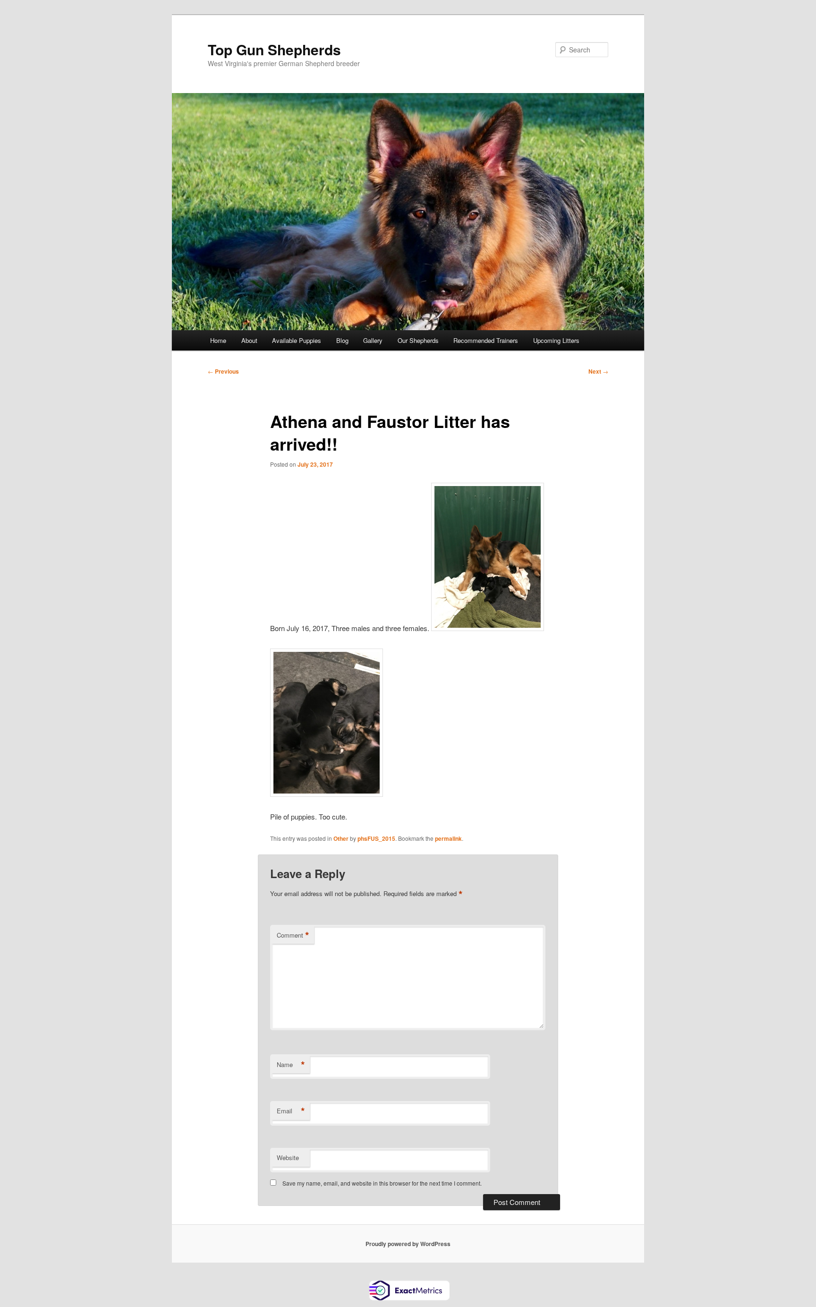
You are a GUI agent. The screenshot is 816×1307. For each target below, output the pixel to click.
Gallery (372, 340)
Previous (223, 371)
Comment (293, 935)
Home (218, 340)
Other (340, 838)
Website (288, 1157)
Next (598, 371)
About (249, 340)
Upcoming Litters (556, 340)
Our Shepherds (418, 340)
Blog (342, 340)
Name (291, 1064)
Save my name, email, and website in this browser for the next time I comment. (382, 1183)
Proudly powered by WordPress (408, 1243)
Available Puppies (296, 340)
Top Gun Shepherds (274, 49)
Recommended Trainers (485, 340)
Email (291, 1111)
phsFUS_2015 (376, 838)
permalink (448, 838)
